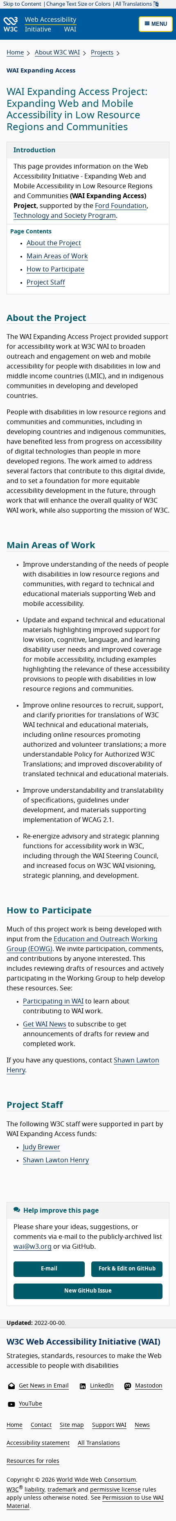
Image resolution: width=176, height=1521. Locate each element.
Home (15, 53)
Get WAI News (44, 1024)
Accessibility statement (38, 1443)
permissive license (115, 1490)
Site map (72, 1425)
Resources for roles (33, 1461)
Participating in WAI (53, 1001)
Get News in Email (44, 1386)
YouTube (30, 1404)
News (142, 1425)
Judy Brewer (41, 1147)
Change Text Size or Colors (78, 4)
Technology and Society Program (65, 215)
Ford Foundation (121, 206)
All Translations (134, 4)
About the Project (54, 243)
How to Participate (55, 269)
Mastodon (148, 1386)
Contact (41, 1425)
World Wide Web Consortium (96, 1480)
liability (34, 1490)
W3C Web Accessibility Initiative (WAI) (83, 1342)
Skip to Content (22, 4)
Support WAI (109, 1425)
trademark (61, 1490)
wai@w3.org (33, 1246)
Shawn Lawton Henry (56, 1160)
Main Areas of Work (57, 256)
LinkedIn (102, 1386)
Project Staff (46, 282)
